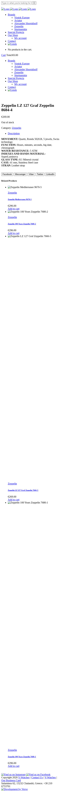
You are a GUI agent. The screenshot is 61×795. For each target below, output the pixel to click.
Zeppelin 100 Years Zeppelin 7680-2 (22, 224)
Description (14, 133)
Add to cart (13, 208)
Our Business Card (11, 780)
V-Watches (23, 777)
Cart (3, 55)
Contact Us (37, 777)
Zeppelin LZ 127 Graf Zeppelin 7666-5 (23, 490)
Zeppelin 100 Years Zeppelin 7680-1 (22, 757)
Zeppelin (16, 128)
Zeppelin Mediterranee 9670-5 (20, 199)
